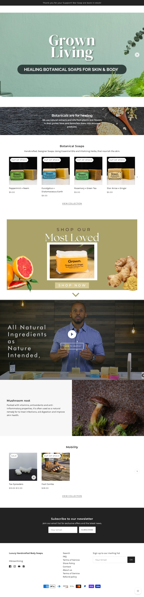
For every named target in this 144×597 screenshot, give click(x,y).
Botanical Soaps (72, 146)
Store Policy (69, 563)
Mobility (72, 447)
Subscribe (87, 530)
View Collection (72, 204)
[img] (10, 566)
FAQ (65, 556)
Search (66, 553)
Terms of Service (71, 560)
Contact (67, 566)
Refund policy (70, 576)
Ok (131, 560)
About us (67, 570)
